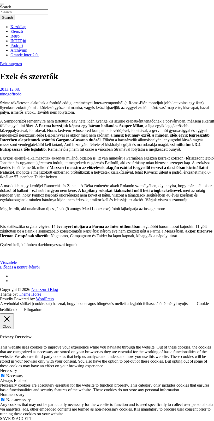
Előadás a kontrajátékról (20, 267)
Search (5, 7)
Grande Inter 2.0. (24, 55)
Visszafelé (8, 262)
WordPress (45, 299)
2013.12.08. (10, 89)
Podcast (16, 45)
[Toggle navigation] (2, 3)
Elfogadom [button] (33, 309)
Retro (15, 36)
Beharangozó (11, 64)
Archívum (18, 50)
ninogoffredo (10, 94)
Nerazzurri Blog (44, 289)
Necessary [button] (8, 370)
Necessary (14, 376)
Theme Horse (30, 294)
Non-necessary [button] (12, 394)
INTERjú (18, 41)
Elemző (16, 31)
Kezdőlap (18, 27)
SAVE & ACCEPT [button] (16, 418)
